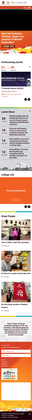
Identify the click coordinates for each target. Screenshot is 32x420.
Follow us (8, 355)
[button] (25, 99)
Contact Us (4, 362)
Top (30, 414)
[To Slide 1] (3, 47)
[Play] (11, 46)
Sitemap (3, 360)
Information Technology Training (13, 94)
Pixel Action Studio (13, 417)
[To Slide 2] (5, 47)
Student (6, 96)
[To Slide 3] (6, 47)
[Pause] (13, 46)
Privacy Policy (5, 366)
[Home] (8, 3)
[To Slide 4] (8, 47)
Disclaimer (4, 364)
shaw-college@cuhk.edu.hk (12, 347)
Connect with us (9, 351)
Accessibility (10, 415)
